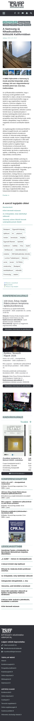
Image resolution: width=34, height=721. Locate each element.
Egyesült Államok (9, 241)
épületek (20, 241)
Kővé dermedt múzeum (12, 210)
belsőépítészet (8, 270)
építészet (6, 233)
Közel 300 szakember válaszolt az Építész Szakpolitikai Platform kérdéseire (14, 592)
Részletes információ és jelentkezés (18, 329)
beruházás (14, 237)
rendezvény (7, 266)
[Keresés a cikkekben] (31, 13)
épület (28, 246)
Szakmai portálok (7, 711)
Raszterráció (8, 207)
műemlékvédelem (21, 250)
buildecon (7, 246)
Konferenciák (5, 692)
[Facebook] (15, 13)
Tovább (24, 422)
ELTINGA (19, 262)
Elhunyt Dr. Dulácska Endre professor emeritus (16, 570)
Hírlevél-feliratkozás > (18, 473)
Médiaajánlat (5, 679)
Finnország (7, 274)
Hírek (3, 660)
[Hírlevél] (22, 13)
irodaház (6, 254)
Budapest (7, 229)
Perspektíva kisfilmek (8, 668)
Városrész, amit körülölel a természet (15, 586)
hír (13, 233)
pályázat (19, 233)
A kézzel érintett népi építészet (13, 564)
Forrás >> (6, 195)
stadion (16, 274)
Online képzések (7, 675)
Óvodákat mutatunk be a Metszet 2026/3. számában (13, 459)
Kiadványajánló (6, 672)
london (6, 237)
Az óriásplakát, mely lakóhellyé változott (15, 215)
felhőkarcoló (9, 250)
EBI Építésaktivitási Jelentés (21, 254)
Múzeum (25, 258)
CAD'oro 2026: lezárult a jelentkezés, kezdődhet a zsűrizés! (15, 600)
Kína (21, 246)
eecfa (5, 262)
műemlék (18, 270)
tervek (12, 262)
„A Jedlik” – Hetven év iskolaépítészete (16, 559)
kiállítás (15, 246)
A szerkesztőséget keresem (12, 651)
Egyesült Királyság (18, 229)
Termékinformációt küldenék (13, 648)
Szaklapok (5, 700)
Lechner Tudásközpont (12, 258)
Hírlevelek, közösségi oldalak (11, 714)
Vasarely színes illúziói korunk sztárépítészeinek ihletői (14, 221)
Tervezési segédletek (8, 703)
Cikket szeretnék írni (10, 645)
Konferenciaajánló (7, 664)
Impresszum (5, 683)
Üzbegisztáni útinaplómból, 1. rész (14, 581)
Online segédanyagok (8, 707)
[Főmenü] (3, 13)
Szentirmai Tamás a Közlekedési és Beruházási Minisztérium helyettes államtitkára (15, 552)
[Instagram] (18, 13)
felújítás (22, 237)
